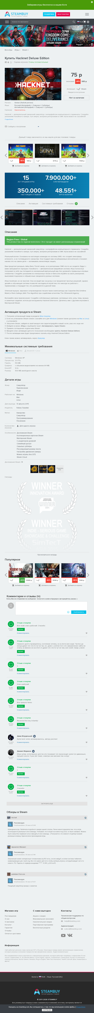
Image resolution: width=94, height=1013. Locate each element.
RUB (81, 22)
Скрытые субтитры (24, 446)
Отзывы (72, 203)
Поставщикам (10, 916)
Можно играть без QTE (26, 454)
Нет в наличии (76, 97)
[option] (20, 155)
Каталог (8, 925)
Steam (24, 50)
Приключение (22, 388)
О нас (7, 919)
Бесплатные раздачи (41, 928)
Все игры (8, 50)
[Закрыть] (92, 2)
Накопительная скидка (42, 922)
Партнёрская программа (43, 925)
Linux (87, 319)
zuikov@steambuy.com (73, 929)
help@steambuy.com (72, 921)
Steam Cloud (22, 457)
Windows (53, 319)
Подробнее (9, 119)
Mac (81, 319)
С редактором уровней (26, 441)
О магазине (9, 922)
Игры (17, 50)
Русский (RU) (57, 977)
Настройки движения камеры (29, 452)
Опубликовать (78, 612)
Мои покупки (45, 316)
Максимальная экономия (43, 919)
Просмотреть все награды (47, 555)
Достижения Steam (24, 433)
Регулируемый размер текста (29, 449)
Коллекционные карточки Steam (30, 435)
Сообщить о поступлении (17, 126)
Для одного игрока (27, 426)
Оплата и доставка (13, 934)
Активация (33, 203)
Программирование (25, 418)
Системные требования (52, 203)
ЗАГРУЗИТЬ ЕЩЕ (47, 804)
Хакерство (21, 413)
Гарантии (8, 928)
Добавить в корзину (22, 166)
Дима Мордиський (24, 736)
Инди (19, 391)
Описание (20, 203)
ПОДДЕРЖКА (49, 14)
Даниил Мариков (24, 751)
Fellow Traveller (23, 408)
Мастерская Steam (24, 438)
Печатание (21, 421)
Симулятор (21, 385)
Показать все (59, 469)
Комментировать (23, 633)
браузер (41, 338)
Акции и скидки (39, 916)
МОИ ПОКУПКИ (63, 14)
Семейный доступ (24, 444)
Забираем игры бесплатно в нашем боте (47, 5)
